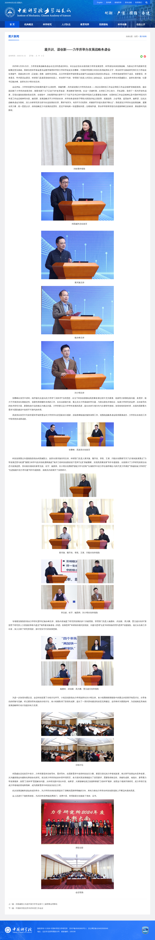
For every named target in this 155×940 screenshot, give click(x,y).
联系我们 (138, 2)
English (100, 2)
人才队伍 (66, 24)
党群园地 (103, 24)
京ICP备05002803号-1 (77, 928)
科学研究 (47, 24)
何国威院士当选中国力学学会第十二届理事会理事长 (37, 904)
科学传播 (122, 24)
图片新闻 (143, 36)
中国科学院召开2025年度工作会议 (29, 908)
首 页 (12, 24)
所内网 (108, 2)
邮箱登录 (118, 2)
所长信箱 (128, 2)
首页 (136, 36)
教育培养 (84, 24)
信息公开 (140, 24)
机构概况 (28, 24)
